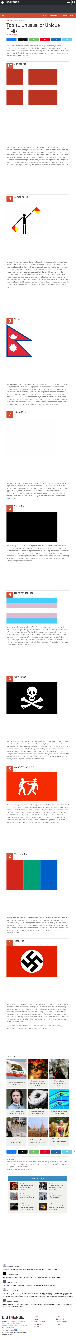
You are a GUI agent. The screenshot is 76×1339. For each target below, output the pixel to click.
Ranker (58, 1324)
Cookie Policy (10, 1327)
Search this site (73, 2)
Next (71, 15)
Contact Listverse (61, 1321)
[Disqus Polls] (38, 1238)
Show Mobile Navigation (3, 2)
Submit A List (60, 1319)
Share (45, 15)
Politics (9, 21)
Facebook (17, 1169)
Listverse (4, 1321)
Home (36, 1319)
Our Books (37, 1324)
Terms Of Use (18, 1325)
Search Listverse (39, 1321)
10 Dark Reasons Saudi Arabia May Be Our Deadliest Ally (56, 1187)
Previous (64, 15)
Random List (54, 15)
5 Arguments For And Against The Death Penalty (27, 1187)
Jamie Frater (13, 35)
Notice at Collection (7, 1334)
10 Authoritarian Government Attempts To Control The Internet (27, 1207)
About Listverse (39, 1327)
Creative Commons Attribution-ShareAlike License (43, 1026)
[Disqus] (38, 1286)
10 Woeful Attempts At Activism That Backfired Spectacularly (56, 1207)
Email (30, 1169)
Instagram (24, 1169)
